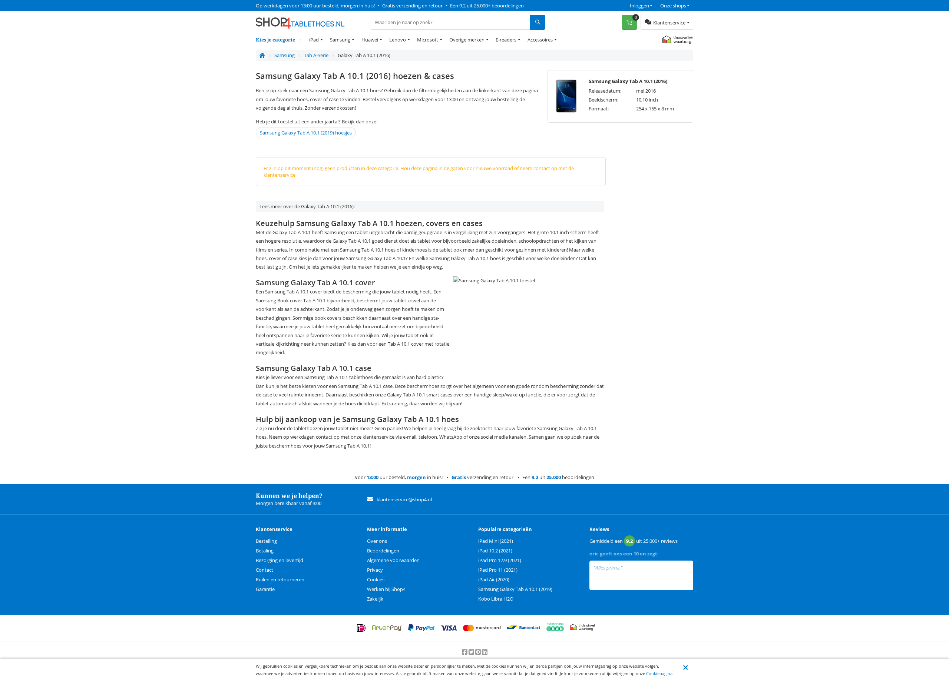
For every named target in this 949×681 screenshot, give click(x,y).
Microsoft (427, 39)
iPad (314, 39)
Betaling (265, 550)
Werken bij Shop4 (386, 589)
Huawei (369, 39)
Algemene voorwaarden (393, 560)
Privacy (375, 570)
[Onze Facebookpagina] (465, 652)
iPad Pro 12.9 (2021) (499, 560)
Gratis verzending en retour (412, 5)
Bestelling (266, 541)
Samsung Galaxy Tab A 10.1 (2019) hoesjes (306, 132)
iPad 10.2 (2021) (495, 550)
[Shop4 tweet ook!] (472, 652)
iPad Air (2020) (493, 579)
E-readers (506, 39)
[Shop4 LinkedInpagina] (484, 652)
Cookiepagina (659, 673)
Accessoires (540, 39)
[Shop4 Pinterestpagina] (478, 652)
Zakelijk (375, 598)
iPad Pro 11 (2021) (498, 570)
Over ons (377, 541)
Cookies (375, 579)
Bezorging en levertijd (279, 560)
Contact (264, 570)
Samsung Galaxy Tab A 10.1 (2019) (515, 589)
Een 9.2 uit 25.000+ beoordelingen (487, 5)
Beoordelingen (383, 550)
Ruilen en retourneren (280, 579)
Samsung (340, 39)
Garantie (265, 589)
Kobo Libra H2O (495, 598)
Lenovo (397, 39)
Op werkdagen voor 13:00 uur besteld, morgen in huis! (315, 5)
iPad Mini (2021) (495, 541)
